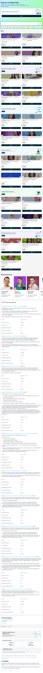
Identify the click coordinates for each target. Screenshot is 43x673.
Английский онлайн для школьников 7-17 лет (14, 470)
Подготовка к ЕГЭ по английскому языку (13, 336)
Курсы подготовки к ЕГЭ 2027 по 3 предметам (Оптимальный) (17, 495)
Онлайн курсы (3, 626)
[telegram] (2, 670)
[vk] (5, 670)
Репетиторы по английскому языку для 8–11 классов (16, 589)
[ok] (7, 670)
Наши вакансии (34, 657)
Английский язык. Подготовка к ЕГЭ (12, 366)
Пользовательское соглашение (30, 655)
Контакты (7, 655)
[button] (21, 15)
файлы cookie (13, 666)
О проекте (3, 655)
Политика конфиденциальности (7, 657)
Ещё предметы (37, 26)
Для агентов (22, 655)
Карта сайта (22, 657)
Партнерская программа (14, 655)
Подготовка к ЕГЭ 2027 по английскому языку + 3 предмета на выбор (19, 433)
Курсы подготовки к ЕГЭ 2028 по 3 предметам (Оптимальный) (17, 526)
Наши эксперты (27, 657)
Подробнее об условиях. (8, 668)
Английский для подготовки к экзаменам (13, 306)
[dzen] (10, 670)
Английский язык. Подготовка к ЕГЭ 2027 (13, 392)
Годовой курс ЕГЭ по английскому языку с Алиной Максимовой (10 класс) (20, 556)
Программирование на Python (7, 619)
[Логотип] (21, 661)
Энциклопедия (16, 657)
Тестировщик (4, 621)
